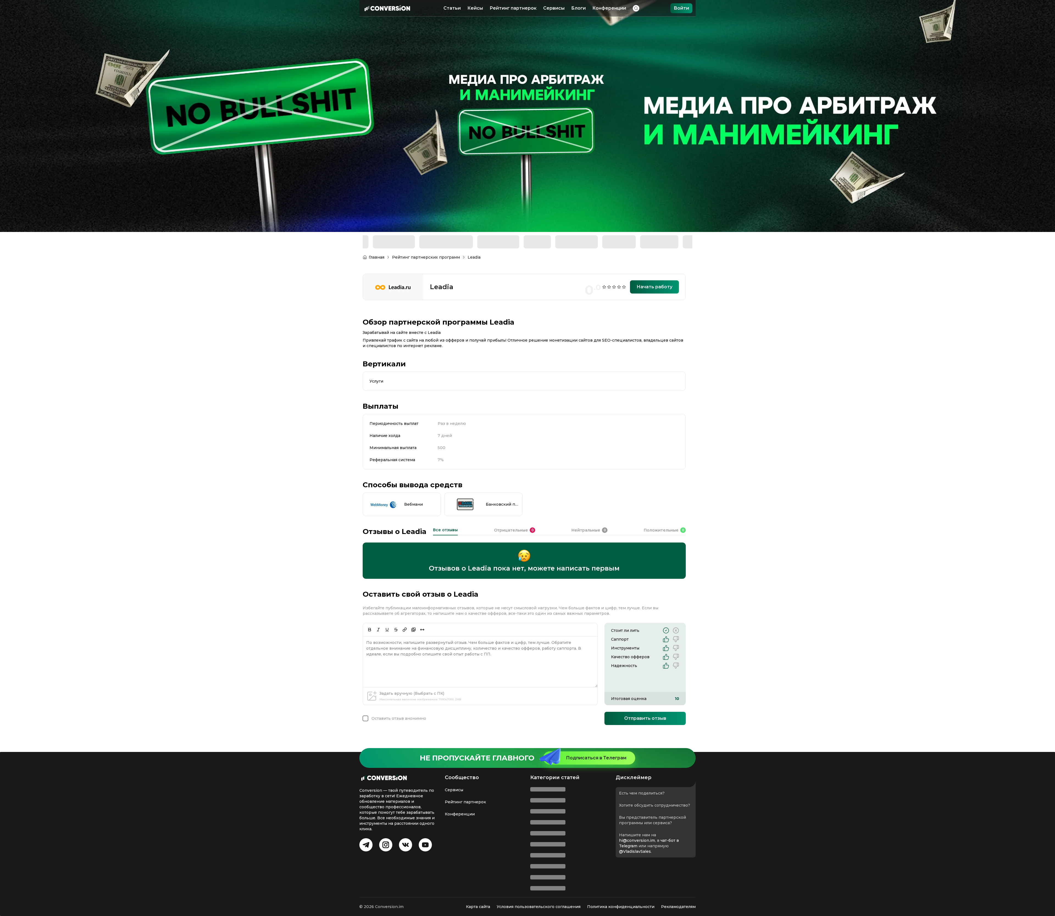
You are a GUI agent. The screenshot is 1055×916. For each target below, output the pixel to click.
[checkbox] (365, 698)
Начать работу (654, 267)
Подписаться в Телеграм (596, 790)
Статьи (452, 8)
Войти (681, 8)
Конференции (609, 8)
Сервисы (554, 8)
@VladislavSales (549, 884)
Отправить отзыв (645, 698)
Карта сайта (478, 906)
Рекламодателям (678, 906)
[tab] (445, 511)
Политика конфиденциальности (620, 906)
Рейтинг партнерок (513, 8)
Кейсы (475, 8)
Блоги (578, 8)
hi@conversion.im (552, 873)
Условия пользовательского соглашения (539, 906)
